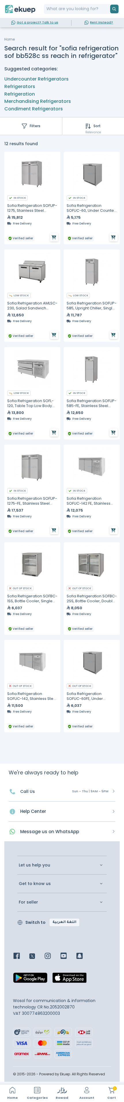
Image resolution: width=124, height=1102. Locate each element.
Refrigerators (19, 86)
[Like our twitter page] (36, 956)
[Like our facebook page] (21, 956)
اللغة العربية (64, 922)
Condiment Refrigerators (33, 108)
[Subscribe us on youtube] (68, 956)
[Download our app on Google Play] (30, 979)
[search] (114, 9)
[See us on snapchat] (84, 956)
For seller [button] (28, 902)
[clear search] (108, 9)
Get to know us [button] (35, 883)
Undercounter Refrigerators (36, 79)
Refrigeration (19, 94)
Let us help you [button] (34, 865)
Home (9, 39)
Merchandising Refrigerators (37, 101)
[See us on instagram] (52, 956)
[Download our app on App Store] (69, 979)
